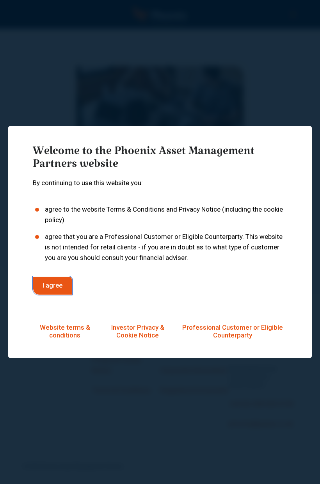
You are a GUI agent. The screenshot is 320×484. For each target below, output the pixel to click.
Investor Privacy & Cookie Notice (137, 331)
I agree (52, 285)
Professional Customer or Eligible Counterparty (232, 331)
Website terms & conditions (65, 331)
